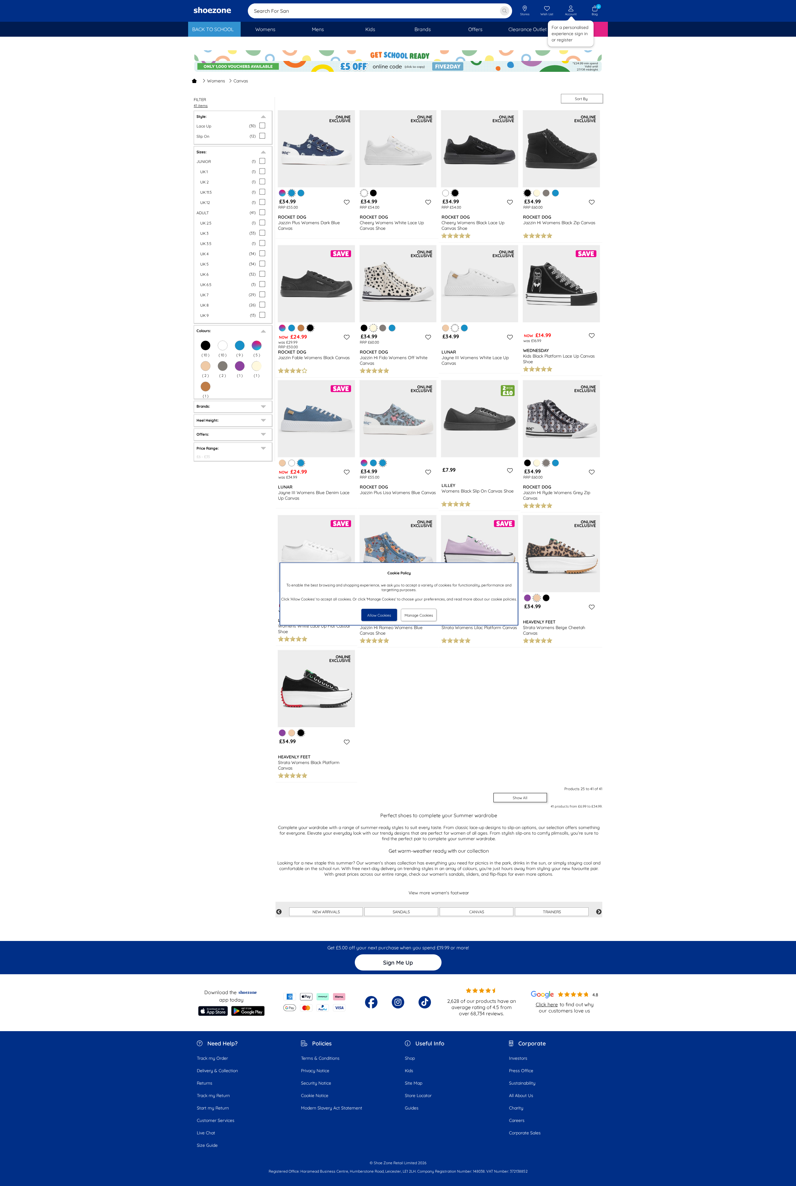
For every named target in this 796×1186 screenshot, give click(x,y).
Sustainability (522, 1083)
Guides (412, 1108)
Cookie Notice (314, 1095)
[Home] (194, 81)
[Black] (373, 193)
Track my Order (212, 1058)
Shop (410, 1058)
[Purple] (240, 366)
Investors (518, 1058)
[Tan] (205, 386)
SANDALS (401, 911)
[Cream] (256, 366)
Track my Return (213, 1095)
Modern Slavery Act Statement (331, 1108)
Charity (516, 1108)
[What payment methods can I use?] (314, 1002)
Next (599, 912)
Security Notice (316, 1083)
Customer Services (215, 1120)
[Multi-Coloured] (256, 345)
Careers (517, 1120)
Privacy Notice (315, 1070)
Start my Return (213, 1108)
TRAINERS (552, 911)
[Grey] (223, 366)
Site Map (413, 1083)
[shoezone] (212, 11)
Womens (216, 81)
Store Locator (418, 1095)
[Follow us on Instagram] (398, 1002)
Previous (279, 912)
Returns (204, 1083)
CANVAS (476, 911)
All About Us (521, 1095)
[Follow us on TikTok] (425, 1002)
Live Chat (206, 1133)
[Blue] (301, 193)
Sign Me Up (398, 962)
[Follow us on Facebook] (371, 1002)
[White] (445, 193)
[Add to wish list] (345, 202)
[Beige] (205, 366)
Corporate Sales (525, 1133)
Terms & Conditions (320, 1058)
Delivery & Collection (217, 1070)
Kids (409, 1070)
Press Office (521, 1070)
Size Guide (207, 1145)
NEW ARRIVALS (326, 911)
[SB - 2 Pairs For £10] (398, 54)
